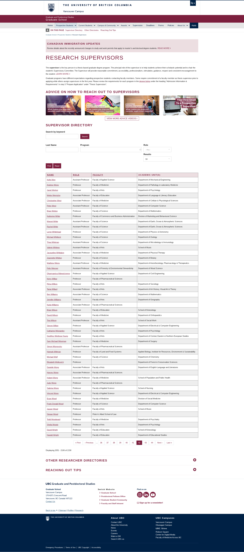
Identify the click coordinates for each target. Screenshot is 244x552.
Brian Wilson (52, 310)
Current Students (85, 25)
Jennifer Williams (54, 299)
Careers (114, 533)
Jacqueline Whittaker (55, 253)
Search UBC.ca (117, 539)
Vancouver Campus (164, 522)
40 (127, 443)
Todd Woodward (53, 419)
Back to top (51, 510)
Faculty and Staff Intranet (112, 503)
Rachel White (52, 227)
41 (134, 443)
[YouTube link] (153, 494)
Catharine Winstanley (56, 331)
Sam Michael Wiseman (56, 341)
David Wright (52, 430)
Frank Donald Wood (55, 404)
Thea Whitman (53, 242)
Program (84, 145)
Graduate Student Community (114, 500)
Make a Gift (116, 536)
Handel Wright (53, 435)
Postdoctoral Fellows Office (113, 496)
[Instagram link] (140, 494)
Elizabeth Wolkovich (55, 362)
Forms (161, 25)
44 (153, 443)
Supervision (137, 25)
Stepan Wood (52, 414)
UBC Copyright (83, 547)
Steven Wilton (52, 326)
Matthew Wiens (53, 263)
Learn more (62, 74)
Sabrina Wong (53, 388)
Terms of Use (70, 547)
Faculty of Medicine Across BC (168, 537)
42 (140, 443)
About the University (119, 525)
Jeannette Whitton (54, 258)
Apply (194, 25)
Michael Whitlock (54, 237)
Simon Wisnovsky (54, 346)
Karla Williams (53, 305)
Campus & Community (107, 25)
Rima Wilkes (52, 284)
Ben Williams (52, 294)
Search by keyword (55, 132)
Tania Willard (52, 289)
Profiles (70, 510)
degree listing (144, 81)
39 (121, 443)
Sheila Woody (52, 425)
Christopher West (54, 201)
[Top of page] (48, 30)
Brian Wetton (52, 211)
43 (147, 443)
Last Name (51, 145)
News (113, 528)
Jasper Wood (52, 409)
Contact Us (50, 501)
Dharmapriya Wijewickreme (58, 273)
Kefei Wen (51, 180)
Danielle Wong (53, 367)
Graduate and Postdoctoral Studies (122, 484)
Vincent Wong (52, 393)
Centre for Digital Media (165, 535)
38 (115, 443)
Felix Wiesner (52, 268)
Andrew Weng (53, 185)
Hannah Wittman (54, 352)
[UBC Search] (193, 3)
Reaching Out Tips (108, 30)
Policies (171, 25)
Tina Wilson (51, 320)
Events (114, 531)
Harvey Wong (52, 372)
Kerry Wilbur (52, 279)
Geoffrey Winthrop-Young (57, 336)
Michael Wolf (52, 357)
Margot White (52, 221)
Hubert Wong (52, 378)
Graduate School (51, 35)
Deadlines (150, 25)
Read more (164, 48)
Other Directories (91, 30)
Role (145, 145)
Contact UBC (116, 522)
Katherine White (53, 216)
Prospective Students (64, 25)
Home (50, 25)
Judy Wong (51, 383)
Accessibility (96, 547)
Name (50, 175)
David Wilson (52, 315)
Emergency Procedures (54, 547)
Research (79, 510)
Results (147, 154)
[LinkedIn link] (146, 494)
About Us (181, 25)
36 (102, 443)
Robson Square (162, 532)
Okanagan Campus (164, 525)
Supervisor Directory (73, 30)
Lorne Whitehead (54, 232)
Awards (124, 25)
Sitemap (62, 510)
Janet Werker (52, 190)
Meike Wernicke (53, 195)
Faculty (98, 175)
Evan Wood (52, 398)
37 (108, 443)
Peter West (51, 206)
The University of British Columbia (51, 7)
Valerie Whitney (53, 247)
